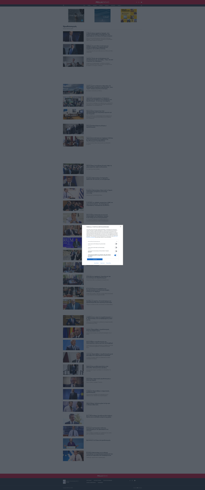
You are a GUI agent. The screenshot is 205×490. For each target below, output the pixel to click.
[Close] (121, 227)
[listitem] (102, 241)
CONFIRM (95, 259)
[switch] (115, 244)
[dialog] (102, 245)
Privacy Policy (108, 263)
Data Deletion (96, 263)
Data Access (102, 263)
